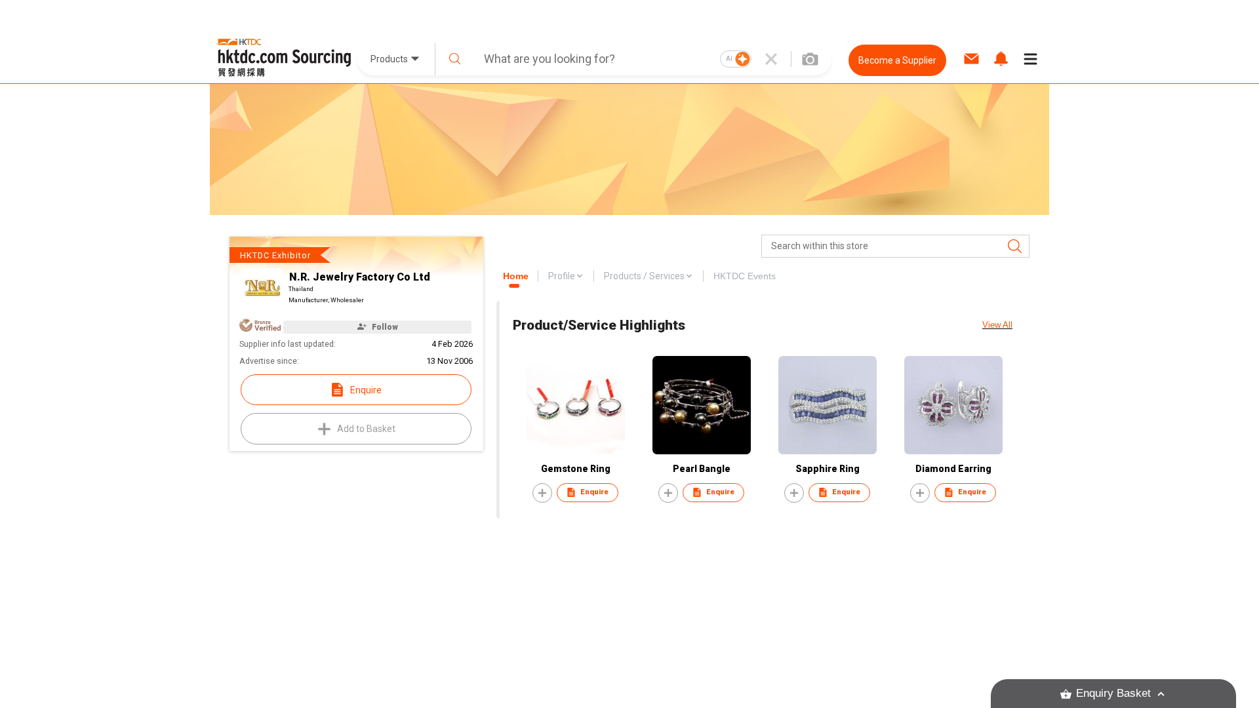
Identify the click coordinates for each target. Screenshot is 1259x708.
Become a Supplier (897, 60)
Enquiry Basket (1113, 693)
